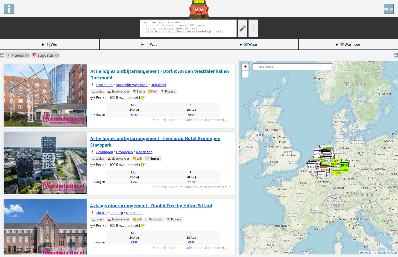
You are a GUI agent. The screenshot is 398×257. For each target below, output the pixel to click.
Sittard (101, 213)
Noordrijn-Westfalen (132, 85)
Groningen (104, 152)
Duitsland (158, 85)
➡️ (395, 55)
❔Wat (151, 44)
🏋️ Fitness (17, 55)
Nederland (144, 152)
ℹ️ (9, 8)
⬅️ (2, 55)
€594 (191, 115)
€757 (134, 182)
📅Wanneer (350, 44)
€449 (134, 115)
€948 (134, 242)
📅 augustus (45, 55)
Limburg (116, 213)
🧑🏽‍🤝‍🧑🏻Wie (51, 44)
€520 (191, 182)
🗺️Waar (251, 44)
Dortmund (104, 85)
